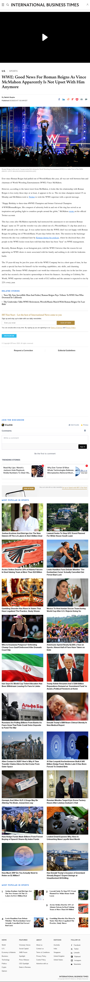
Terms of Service (56, 328)
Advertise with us (42, 963)
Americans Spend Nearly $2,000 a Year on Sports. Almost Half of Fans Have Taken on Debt (66, 647)
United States (58, 960)
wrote (71, 211)
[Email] (81, 99)
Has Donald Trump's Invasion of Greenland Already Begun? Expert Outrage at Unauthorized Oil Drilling (66, 875)
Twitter (32, 196)
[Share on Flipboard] (73, 99)
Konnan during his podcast (47, 237)
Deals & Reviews (25, 967)
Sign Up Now (28, 488)
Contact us (40, 949)
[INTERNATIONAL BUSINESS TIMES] (45, 5)
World (4, 945)
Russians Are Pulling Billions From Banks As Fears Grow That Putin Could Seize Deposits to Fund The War (22, 725)
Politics (4, 963)
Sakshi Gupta (9, 97)
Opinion (4, 971)
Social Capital (23, 949)
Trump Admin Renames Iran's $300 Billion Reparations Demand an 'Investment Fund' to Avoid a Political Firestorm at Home (67, 686)
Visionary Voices (24, 945)
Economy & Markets (9, 952)
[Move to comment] (86, 99)
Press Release (24, 960)
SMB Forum (23, 952)
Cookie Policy (41, 960)
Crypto (4, 967)
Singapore (57, 952)
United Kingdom (59, 956)
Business (5, 956)
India (55, 949)
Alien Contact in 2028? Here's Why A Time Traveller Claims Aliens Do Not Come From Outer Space (20, 764)
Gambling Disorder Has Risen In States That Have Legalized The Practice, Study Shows (62, 920)
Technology (5, 960)
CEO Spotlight (24, 963)
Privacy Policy (70, 328)
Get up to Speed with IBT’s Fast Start (74, 488)
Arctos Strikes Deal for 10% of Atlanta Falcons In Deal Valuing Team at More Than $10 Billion (62, 907)
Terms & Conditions (43, 952)
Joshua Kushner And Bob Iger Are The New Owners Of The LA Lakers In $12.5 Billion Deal (18, 893)
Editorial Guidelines (66, 351)
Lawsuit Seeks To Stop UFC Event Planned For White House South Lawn (63, 893)
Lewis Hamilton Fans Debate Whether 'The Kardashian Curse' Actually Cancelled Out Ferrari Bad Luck (65, 572)
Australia (57, 945)
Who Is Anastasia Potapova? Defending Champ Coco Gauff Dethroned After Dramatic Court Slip (22, 647)
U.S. (3, 949)
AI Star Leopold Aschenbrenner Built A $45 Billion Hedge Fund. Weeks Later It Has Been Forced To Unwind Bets (66, 764)
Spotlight (22, 956)
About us (39, 945)
